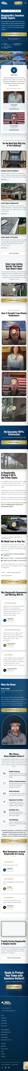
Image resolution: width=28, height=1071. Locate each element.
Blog (2, 1051)
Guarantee (3, 1018)
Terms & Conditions (5, 1064)
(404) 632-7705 (7, 1008)
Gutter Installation (5, 1029)
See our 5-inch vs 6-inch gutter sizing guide (14, 502)
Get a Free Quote (13, 39)
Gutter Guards (4, 1037)
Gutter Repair (4, 1034)
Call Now (19, 3)
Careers (3, 1054)
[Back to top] (4, 3)
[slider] (14, 289)
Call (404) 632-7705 (15, 34)
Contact (3, 1056)
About (2, 1015)
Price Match (4, 1023)
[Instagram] (5, 1067)
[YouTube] (9, 1067)
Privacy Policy (15, 1064)
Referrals (3, 1046)
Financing (3, 1043)
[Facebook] (2, 1067)
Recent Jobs (4, 1025)
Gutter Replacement (6, 1032)
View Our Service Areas (14, 958)
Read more (15, 85)
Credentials (3, 1020)
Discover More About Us (13, 710)
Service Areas (4, 1048)
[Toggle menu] (25, 2)
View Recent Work (14, 300)
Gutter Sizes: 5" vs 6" (6, 1040)
